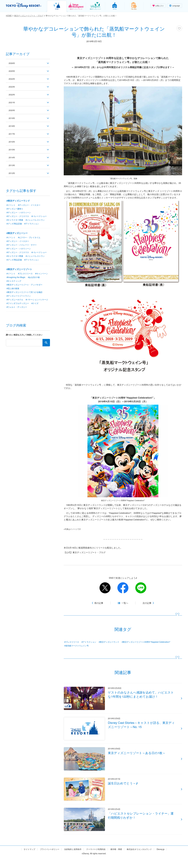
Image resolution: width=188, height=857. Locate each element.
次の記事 (147, 603)
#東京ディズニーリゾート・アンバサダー (24, 284)
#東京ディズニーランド (109, 641)
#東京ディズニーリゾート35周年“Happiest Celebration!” (146, 641)
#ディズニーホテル (15, 299)
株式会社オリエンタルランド (139, 849)
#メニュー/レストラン (35, 219)
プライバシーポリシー (49, 849)
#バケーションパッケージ (37, 299)
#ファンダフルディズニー (18, 303)
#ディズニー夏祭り (15, 208)
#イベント (11, 205)
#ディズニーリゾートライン (19, 295)
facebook (122, 587)
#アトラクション (89, 641)
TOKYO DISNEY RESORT (23, 5)
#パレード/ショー (39, 216)
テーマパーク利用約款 (96, 849)
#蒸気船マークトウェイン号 (76, 645)
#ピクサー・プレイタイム (29, 237)
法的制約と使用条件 (72, 849)
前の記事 (98, 603)
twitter (105, 587)
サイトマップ (29, 849)
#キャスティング (14, 281)
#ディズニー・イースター (29, 205)
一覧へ (125, 603)
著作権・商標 (116, 849)
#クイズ (35, 303)
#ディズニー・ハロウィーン (19, 212)
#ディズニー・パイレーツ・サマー (22, 244)
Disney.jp (160, 849)
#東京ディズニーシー (17, 233)
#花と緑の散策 (13, 288)
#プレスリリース (71, 641)
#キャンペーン (41, 273)
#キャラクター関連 (15, 219)
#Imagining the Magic (16, 277)
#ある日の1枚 (34, 277)
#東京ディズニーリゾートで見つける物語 (24, 292)
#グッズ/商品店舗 (14, 223)
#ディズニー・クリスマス (18, 216)
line (140, 587)
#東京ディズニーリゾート (19, 269)
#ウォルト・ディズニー (17, 307)
